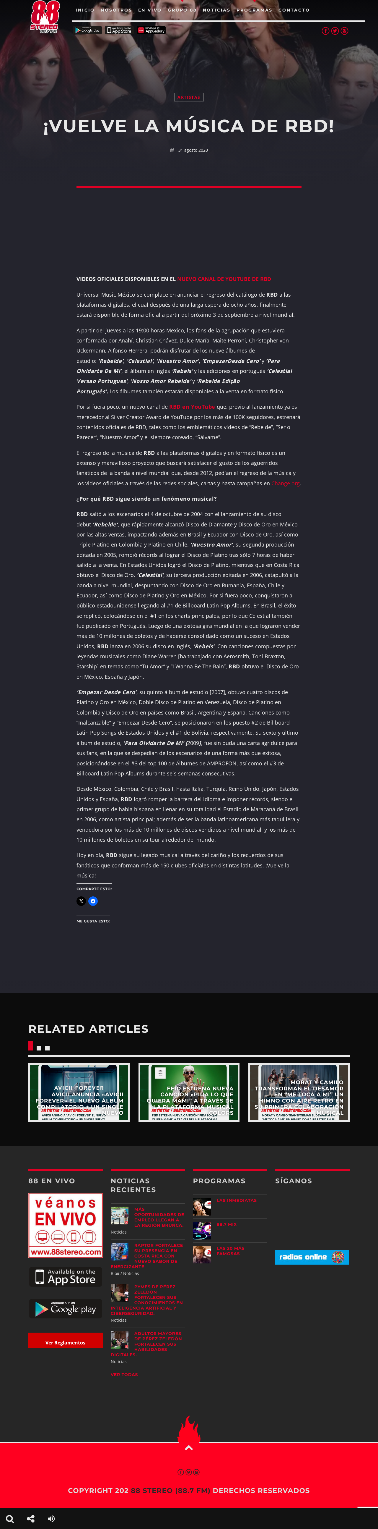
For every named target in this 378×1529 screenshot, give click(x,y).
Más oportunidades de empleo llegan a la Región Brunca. (159, 1217)
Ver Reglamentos (65, 1342)
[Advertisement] (189, 56)
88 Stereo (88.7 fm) (171, 1490)
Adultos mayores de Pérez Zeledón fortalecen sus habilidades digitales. (146, 1344)
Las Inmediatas (237, 1200)
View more (79, 1092)
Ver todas (124, 1374)
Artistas (188, 97)
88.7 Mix (227, 1224)
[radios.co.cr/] (312, 1263)
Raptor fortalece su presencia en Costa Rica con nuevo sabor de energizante (147, 1256)
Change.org (285, 483)
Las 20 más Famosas (231, 1251)
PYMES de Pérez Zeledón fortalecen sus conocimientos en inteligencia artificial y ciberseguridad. (147, 1300)
